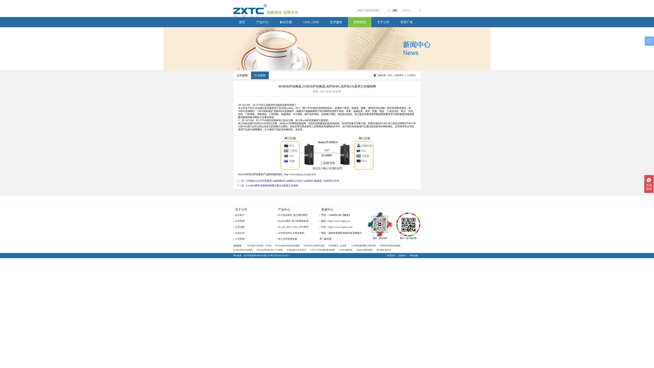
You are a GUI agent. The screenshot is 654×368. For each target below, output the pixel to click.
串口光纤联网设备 (287, 239)
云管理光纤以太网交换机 (291, 233)
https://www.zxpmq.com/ (340, 227)
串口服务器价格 (383, 250)
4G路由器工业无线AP (296, 250)
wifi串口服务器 (345, 250)
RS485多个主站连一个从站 (259, 245)
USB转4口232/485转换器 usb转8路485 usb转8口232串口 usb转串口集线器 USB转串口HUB (292, 181)
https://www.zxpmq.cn (339, 221)
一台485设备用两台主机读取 (363, 245)
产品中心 (262, 22)
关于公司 (383, 22)
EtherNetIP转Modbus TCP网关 (270, 250)
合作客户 (240, 215)
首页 (242, 22)
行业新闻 (259, 75)
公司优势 (240, 227)
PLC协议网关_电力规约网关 (293, 215)
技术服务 (336, 22)
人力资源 (240, 239)
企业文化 (240, 233)
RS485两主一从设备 (337, 245)
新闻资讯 (360, 22)
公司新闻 (242, 75)
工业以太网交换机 (364, 250)
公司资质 (240, 221)
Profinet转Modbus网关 (243, 250)
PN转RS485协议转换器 (390, 245)
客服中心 (327, 209)
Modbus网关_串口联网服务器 (293, 221)
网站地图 (414, 255)
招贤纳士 (403, 255)
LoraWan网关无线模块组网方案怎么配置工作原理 (272, 185)
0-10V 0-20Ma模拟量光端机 (322, 250)
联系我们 (391, 255)
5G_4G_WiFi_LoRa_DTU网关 (293, 227)
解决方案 (286, 22)
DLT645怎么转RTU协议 (314, 245)
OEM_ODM (311, 22)
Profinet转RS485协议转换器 (287, 245)
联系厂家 (407, 22)
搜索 (395, 10)
